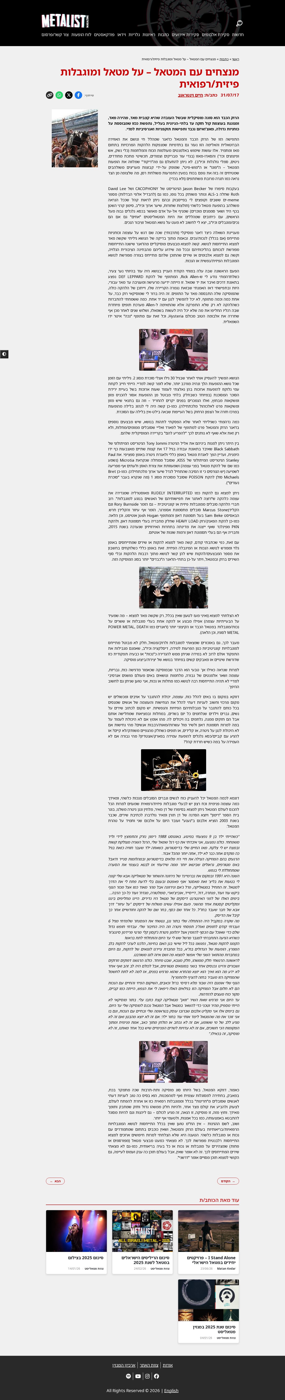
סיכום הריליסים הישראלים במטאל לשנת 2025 (145, 1260)
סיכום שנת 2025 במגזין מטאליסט (214, 1329)
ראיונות (148, 34)
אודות (168, 1365)
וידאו (121, 34)
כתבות (163, 34)
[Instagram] (147, 1376)
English (171, 1390)
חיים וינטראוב (190, 95)
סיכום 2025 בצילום (85, 1257)
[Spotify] (128, 1376)
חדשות (238, 34)
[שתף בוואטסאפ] (59, 95)
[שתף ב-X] (69, 95)
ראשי (235, 59)
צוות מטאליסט (160, 1268)
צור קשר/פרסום (55, 34)
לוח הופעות (81, 34)
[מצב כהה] (4, 354)
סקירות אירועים (185, 34)
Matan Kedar (226, 1268)
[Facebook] (156, 1376)
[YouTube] (138, 1376)
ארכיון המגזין (123, 1365)
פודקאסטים (104, 34)
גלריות (134, 34)
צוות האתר (149, 1365)
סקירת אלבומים (215, 34)
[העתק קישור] (49, 95)
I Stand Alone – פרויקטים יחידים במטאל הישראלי (211, 1260)
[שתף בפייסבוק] (78, 95)
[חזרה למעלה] (274, 1391)
